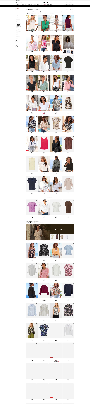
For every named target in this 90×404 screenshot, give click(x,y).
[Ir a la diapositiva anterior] (70, 222)
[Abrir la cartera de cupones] (66, 2)
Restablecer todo (52, 13)
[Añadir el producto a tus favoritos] (36, 15)
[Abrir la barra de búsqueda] (64, 4)
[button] (67, 9)
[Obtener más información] (32, 94)
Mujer (16, 2)
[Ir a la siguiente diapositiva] (73, 222)
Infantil (22, 2)
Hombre (19, 2)
